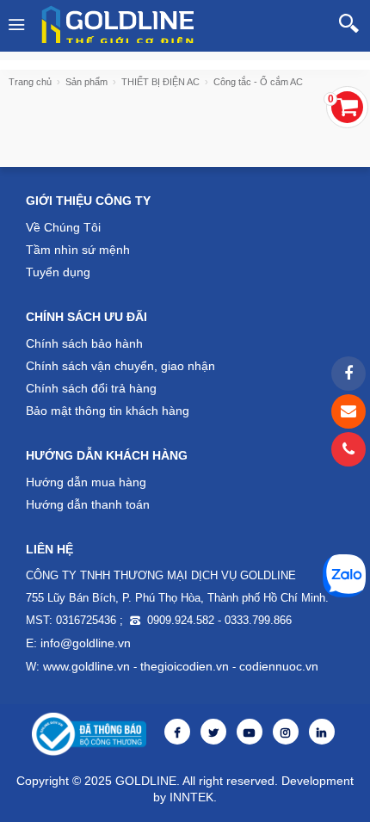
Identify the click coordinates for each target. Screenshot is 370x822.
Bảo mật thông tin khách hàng (107, 410)
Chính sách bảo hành (84, 343)
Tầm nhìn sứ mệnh (78, 249)
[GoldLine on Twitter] (213, 732)
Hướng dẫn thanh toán (88, 504)
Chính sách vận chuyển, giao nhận (120, 366)
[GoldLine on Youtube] (249, 732)
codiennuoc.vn (278, 666)
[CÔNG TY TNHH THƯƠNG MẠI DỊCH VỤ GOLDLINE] (121, 24)
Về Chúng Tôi (63, 227)
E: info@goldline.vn (78, 643)
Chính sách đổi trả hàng (91, 388)
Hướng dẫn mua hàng (86, 482)
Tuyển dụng (58, 272)
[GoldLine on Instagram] (286, 732)
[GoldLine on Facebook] (177, 732)
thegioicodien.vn (184, 666)
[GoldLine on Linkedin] (322, 732)
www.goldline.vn (86, 666)
